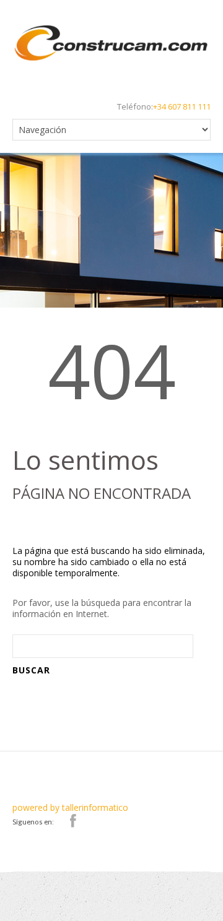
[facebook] (73, 821)
